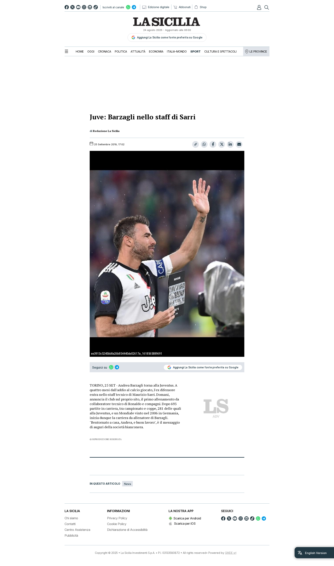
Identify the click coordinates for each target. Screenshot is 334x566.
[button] (259, 7)
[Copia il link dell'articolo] (195, 144)
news (127, 484)
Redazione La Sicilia (106, 131)
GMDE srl (230, 552)
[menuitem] (79, 51)
